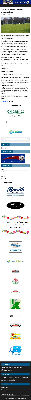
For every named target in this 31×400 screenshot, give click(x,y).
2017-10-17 (5, 15)
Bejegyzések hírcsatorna (6, 390)
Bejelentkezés (4, 387)
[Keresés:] (15, 139)
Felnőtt (3, 174)
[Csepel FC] (15, 3)
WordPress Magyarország (7, 394)
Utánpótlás (4, 179)
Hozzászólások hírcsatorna (7, 392)
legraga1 (11, 15)
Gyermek (3, 176)
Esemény (3, 171)
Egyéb (2, 169)
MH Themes (23, 398)
